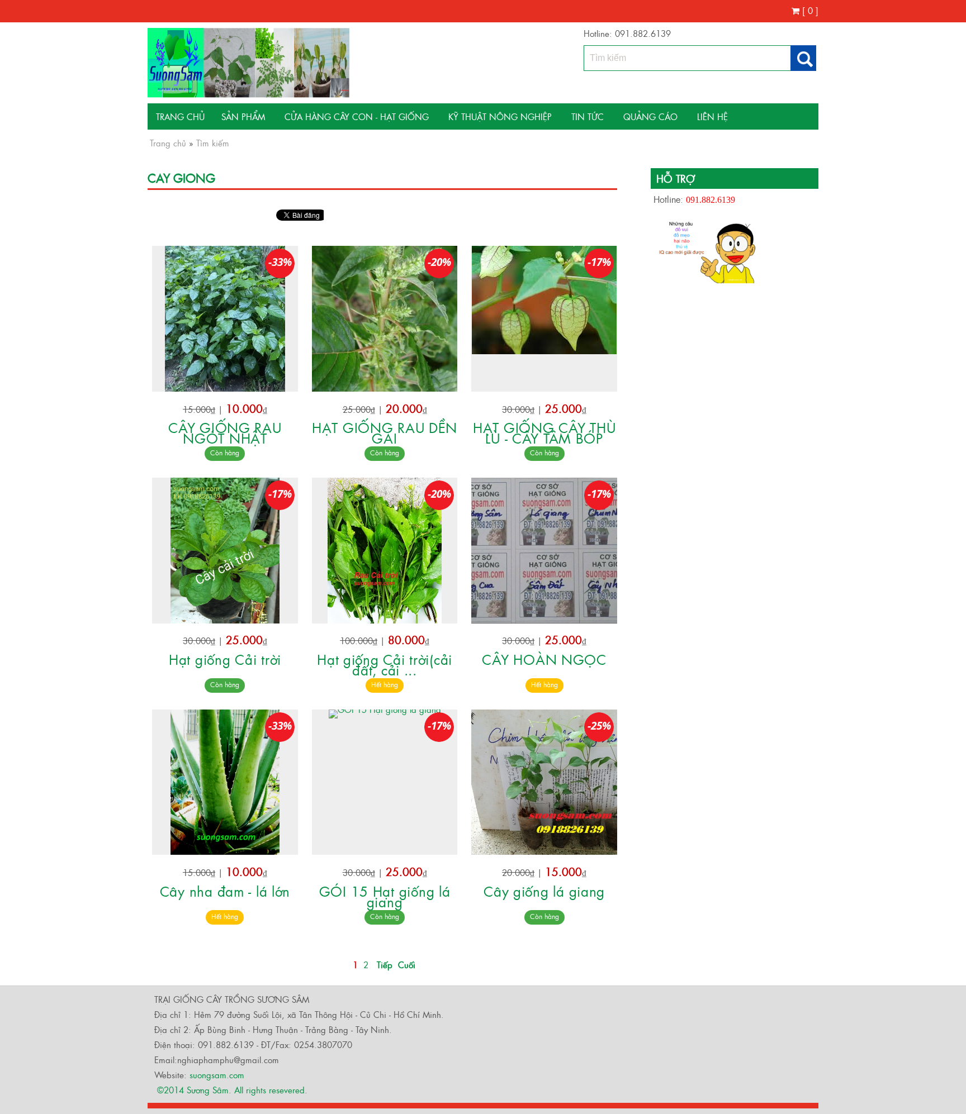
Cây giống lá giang (544, 890)
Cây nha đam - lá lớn (225, 890)
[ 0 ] (808, 10)
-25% (599, 725)
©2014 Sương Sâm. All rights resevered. (230, 1089)
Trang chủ (180, 116)
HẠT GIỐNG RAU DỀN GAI (384, 432)
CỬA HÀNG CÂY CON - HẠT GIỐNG (357, 116)
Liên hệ (712, 116)
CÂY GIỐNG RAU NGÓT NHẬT (224, 432)
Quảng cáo (650, 116)
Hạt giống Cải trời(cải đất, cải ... (384, 664)
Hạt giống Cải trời (225, 659)
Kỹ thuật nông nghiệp (500, 116)
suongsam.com (217, 1074)
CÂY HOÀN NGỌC (544, 659)
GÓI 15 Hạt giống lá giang (385, 896)
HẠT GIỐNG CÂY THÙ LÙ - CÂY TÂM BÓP (544, 432)
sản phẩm (243, 116)
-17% (599, 262)
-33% (280, 262)
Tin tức (587, 116)
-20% (439, 262)
